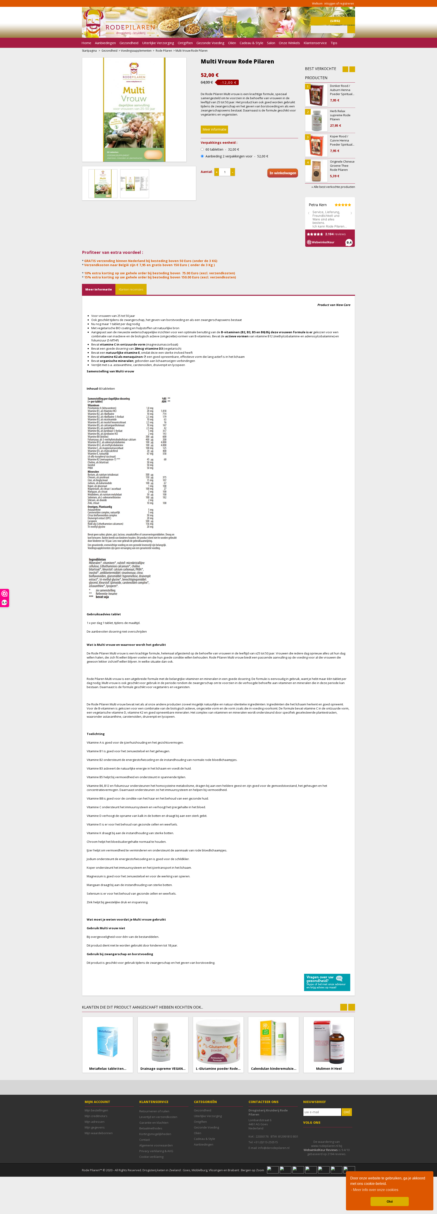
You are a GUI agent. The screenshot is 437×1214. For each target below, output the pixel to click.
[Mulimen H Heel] (329, 1042)
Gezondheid (128, 42)
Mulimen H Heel (329, 1068)
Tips (333, 42)
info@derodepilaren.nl (274, 1148)
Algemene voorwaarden (156, 1145)
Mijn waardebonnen (99, 1133)
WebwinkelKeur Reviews (321, 1150)
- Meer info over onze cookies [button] (374, 1190)
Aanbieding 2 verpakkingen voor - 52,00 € (237, 156)
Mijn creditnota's (96, 1116)
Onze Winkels (289, 42)
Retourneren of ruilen (154, 1111)
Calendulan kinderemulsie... (273, 1068)
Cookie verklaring (151, 1157)
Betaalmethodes (150, 1128)
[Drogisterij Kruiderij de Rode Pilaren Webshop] (118, 35)
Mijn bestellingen (96, 1110)
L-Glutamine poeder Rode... (218, 1068)
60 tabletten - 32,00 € (222, 149)
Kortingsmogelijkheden (155, 1134)
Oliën (232, 42)
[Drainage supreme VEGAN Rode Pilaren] (163, 1042)
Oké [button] (390, 1201)
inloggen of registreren (339, 3)
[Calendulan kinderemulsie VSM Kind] (273, 1042)
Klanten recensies (131, 289)
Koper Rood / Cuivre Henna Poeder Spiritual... (342, 143)
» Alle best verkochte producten (333, 187)
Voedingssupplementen (136, 51)
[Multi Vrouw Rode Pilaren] (104, 183)
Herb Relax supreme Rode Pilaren (340, 118)
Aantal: (207, 171)
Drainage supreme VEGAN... (162, 1068)
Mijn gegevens (95, 1127)
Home (86, 42)
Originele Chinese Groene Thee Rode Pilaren (342, 168)
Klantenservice (315, 42)
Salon (271, 42)
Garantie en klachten (153, 1123)
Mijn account (97, 1102)
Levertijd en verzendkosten (158, 1117)
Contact (144, 1140)
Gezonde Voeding (210, 42)
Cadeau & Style (251, 42)
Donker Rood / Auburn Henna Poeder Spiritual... (342, 93)
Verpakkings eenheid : (219, 143)
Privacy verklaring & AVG (156, 1151)
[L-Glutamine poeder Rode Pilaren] (218, 1042)
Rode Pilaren (163, 51)
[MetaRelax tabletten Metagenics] (107, 1042)
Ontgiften (185, 42)
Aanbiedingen (105, 42)
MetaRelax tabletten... (107, 1068)
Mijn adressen (94, 1122)
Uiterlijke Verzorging (158, 42)
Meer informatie (214, 129)
